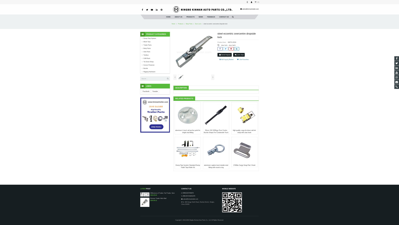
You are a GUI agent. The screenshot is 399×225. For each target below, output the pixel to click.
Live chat (240, 55)
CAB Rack (146, 58)
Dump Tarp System (149, 38)
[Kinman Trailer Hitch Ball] (144, 202)
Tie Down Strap (148, 61)
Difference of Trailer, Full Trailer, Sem (162, 193)
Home (173, 24)
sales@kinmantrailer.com (190, 199)
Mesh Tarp (146, 41)
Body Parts (189, 24)
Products (180, 24)
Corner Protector (149, 65)
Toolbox (146, 55)
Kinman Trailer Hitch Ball (158, 198)
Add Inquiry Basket (227, 59)
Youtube (155, 91)
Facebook (146, 91)
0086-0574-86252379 (189, 196)
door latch (232, 45)
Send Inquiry (226, 55)
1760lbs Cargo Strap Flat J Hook (244, 165)
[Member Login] (251, 2)
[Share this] (220, 49)
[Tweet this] (225, 49)
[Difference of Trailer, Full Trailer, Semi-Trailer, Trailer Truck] (144, 194)
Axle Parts (146, 51)
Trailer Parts (147, 45)
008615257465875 (188, 193)
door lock (224, 45)
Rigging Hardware (149, 71)
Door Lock (198, 24)
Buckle (145, 68)
